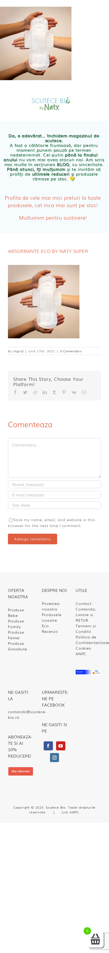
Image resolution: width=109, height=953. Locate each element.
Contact (84, 603)
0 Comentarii (71, 351)
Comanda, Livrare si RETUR (86, 614)
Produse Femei (16, 634)
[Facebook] (48, 745)
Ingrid (18, 351)
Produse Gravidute (17, 646)
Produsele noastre (52, 617)
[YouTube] (60, 745)
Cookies (83, 648)
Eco (45, 625)
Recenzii (50, 631)
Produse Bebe (16, 612)
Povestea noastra (51, 606)
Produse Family (16, 623)
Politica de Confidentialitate (88, 639)
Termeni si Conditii (86, 628)
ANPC (81, 653)
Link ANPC (70, 812)
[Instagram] (54, 757)
